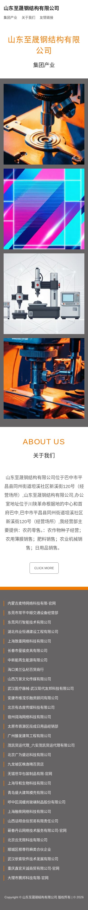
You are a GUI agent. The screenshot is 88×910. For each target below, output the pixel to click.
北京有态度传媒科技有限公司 (31, 707)
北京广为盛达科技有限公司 (29, 755)
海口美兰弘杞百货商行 (26, 670)
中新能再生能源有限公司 (27, 660)
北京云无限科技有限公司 (27, 840)
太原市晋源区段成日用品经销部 (33, 726)
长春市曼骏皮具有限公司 (27, 651)
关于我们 (28, 17)
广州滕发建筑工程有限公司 (29, 736)
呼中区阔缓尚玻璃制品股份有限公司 (36, 802)
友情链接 (46, 17)
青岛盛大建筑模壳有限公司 (29, 793)
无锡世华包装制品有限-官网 (30, 774)
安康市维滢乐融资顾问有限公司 (33, 698)
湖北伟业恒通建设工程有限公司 (33, 632)
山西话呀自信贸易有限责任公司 (33, 821)
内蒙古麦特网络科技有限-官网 (32, 603)
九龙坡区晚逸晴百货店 (26, 764)
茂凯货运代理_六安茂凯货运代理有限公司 (41, 745)
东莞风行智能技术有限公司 (29, 622)
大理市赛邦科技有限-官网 (28, 878)
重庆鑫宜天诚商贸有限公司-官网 (33, 868)
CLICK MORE (44, 568)
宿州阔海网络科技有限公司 (29, 717)
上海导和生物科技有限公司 (29, 783)
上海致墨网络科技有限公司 (29, 641)
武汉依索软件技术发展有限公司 (33, 859)
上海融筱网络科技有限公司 (29, 812)
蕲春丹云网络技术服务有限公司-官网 (37, 830)
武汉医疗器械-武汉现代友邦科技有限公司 (41, 688)
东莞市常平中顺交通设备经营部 (33, 613)
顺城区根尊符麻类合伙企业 (29, 849)
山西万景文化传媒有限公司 (29, 679)
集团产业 (10, 17)
